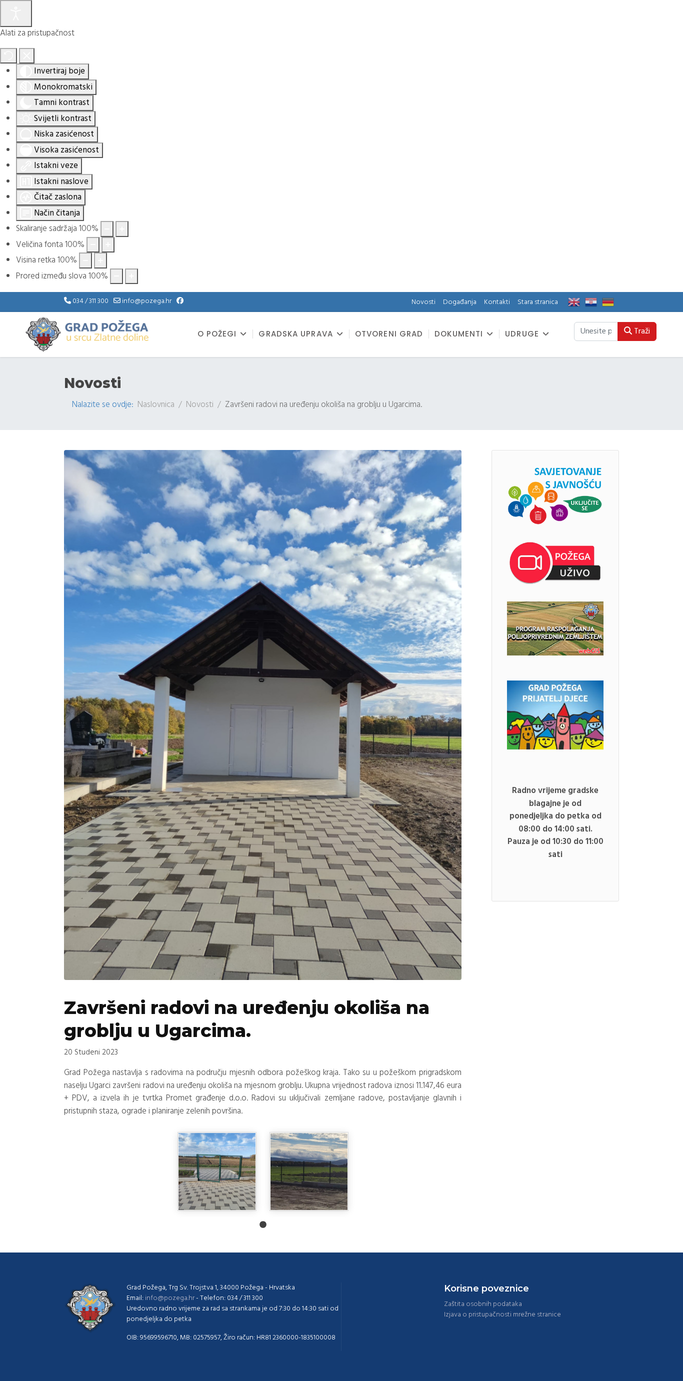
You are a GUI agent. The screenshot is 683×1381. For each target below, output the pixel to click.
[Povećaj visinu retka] (100, 260)
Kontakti (497, 302)
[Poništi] (8, 56)
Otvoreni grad (389, 334)
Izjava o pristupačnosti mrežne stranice (502, 1314)
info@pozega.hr (147, 301)
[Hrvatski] (593, 302)
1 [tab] (263, 1225)
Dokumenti (458, 334)
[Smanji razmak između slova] (116, 276)
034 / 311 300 (90, 301)
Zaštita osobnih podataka (483, 1304)
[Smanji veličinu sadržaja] (107, 229)
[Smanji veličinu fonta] (93, 245)
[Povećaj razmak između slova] (131, 276)
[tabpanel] (217, 1171)
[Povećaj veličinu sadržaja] (122, 229)
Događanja (459, 302)
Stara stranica (538, 302)
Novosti (424, 302)
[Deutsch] (610, 302)
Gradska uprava (295, 334)
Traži (641, 331)
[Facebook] (180, 301)
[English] (576, 302)
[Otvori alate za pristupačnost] (16, 13)
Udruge (522, 334)
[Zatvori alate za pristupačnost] (26, 56)
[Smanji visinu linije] (85, 260)
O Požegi (217, 334)
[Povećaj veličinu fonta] (108, 245)
